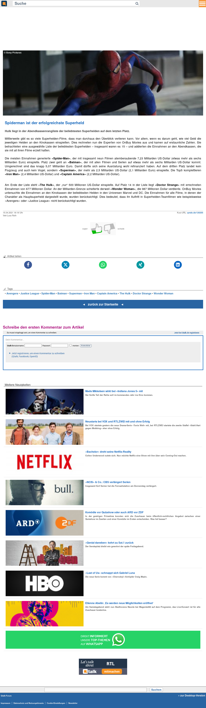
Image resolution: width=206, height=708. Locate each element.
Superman (75, 293)
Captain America (107, 293)
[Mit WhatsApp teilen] (103, 264)
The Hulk (125, 293)
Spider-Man (48, 293)
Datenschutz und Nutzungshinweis (29, 703)
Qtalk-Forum (6, 695)
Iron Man (89, 293)
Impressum (5, 703)
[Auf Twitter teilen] (65, 264)
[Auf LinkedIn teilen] (177, 264)
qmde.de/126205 (195, 212)
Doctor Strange (142, 293)
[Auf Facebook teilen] (28, 264)
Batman (62, 293)
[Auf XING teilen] (140, 264)
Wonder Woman (163, 293)
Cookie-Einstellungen (56, 703)
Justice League (29, 293)
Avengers (12, 293)
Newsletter (72, 703)
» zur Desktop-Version (191, 695)
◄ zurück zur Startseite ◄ (103, 304)
